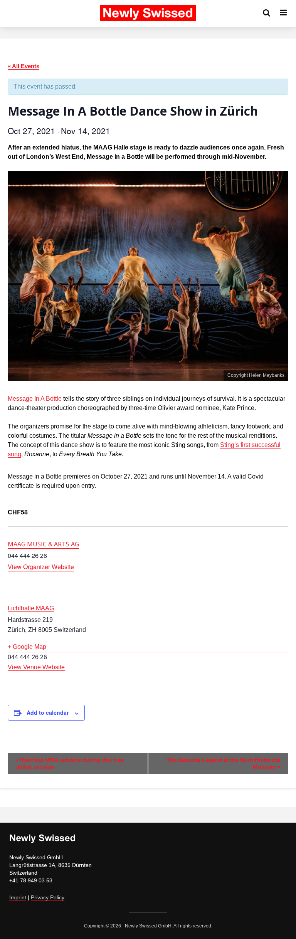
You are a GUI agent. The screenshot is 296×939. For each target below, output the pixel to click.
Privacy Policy (47, 897)
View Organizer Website (41, 566)
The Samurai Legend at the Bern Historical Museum (223, 763)
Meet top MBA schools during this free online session (69, 763)
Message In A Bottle (35, 398)
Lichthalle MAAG (31, 608)
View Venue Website (36, 667)
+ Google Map (27, 646)
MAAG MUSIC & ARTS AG (43, 544)
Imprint (17, 897)
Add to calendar (48, 712)
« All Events (23, 66)
